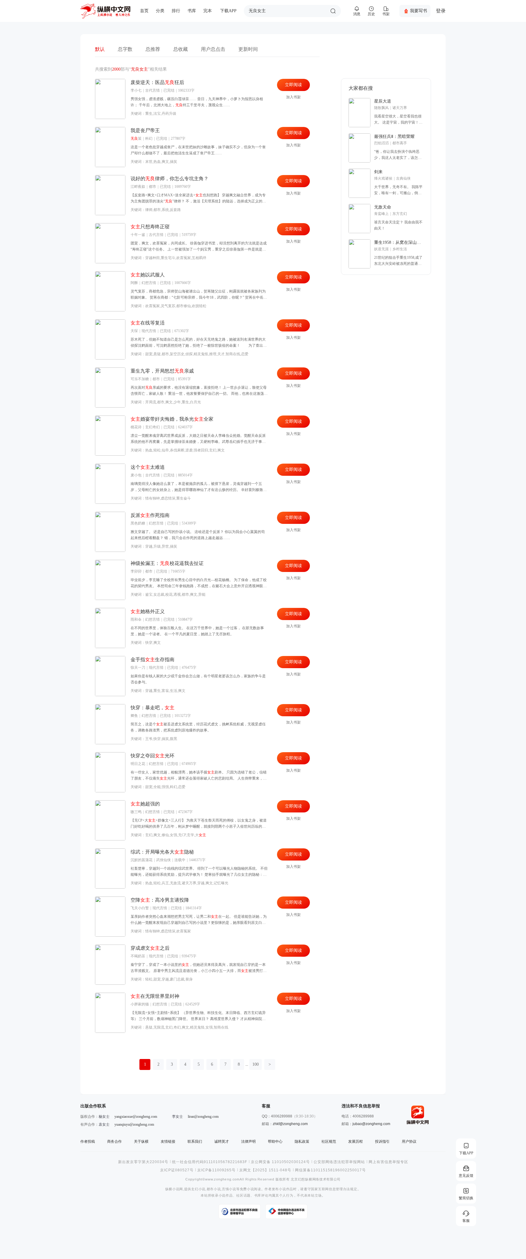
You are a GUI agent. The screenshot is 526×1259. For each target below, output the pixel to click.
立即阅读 (293, 84)
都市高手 (399, 143)
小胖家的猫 (140, 1004)
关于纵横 (141, 1141)
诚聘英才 (221, 1141)
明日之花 (138, 764)
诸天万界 (399, 108)
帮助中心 (275, 1141)
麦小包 (136, 475)
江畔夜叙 (138, 186)
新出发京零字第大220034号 (143, 1162)
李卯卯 (136, 571)
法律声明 (248, 1141)
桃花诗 (136, 427)
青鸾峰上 (381, 214)
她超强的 (145, 803)
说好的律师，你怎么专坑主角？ (170, 178)
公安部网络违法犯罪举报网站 (339, 1162)
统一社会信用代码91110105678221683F (209, 1162)
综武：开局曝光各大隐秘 (162, 851)
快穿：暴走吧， (152, 707)
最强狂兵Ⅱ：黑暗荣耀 (394, 136)
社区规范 (328, 1141)
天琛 (134, 331)
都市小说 (214, 1189)
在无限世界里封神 (155, 996)
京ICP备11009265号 (216, 1170)
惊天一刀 (138, 667)
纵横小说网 (174, 1189)
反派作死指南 (150, 515)
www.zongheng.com (222, 1179)
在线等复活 (148, 322)
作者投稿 (87, 1141)
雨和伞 (136, 619)
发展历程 (355, 1141)
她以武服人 (148, 274)
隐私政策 (302, 1141)
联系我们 (195, 1141)
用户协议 (409, 1141)
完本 (207, 11)
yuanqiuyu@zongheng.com (134, 1124)
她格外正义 (148, 611)
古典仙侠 (403, 178)
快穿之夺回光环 (152, 755)
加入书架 (293, 97)
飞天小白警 (140, 908)
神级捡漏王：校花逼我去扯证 (167, 563)
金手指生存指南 (152, 659)
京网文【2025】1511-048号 (265, 1170)
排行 (176, 11)
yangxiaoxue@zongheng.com (135, 1116)
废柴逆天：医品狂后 (157, 82)
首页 (144, 11)
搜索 (333, 11)
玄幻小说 (198, 1189)
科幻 (149, 138)
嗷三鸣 (136, 812)
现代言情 (149, 331)
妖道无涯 (381, 249)
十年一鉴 (138, 235)
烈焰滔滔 (381, 143)
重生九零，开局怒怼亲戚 (162, 370)
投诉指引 (382, 1141)
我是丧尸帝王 (145, 130)
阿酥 (134, 283)
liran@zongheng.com (203, 1116)
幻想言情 (149, 283)
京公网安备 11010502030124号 (280, 1162)
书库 (192, 11)
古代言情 (152, 90)
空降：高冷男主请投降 (160, 900)
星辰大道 (382, 101)
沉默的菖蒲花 (142, 860)
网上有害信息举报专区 (388, 1162)
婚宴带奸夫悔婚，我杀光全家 (172, 419)
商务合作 (114, 1141)
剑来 (378, 172)
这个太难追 (148, 467)
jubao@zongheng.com (371, 1124)
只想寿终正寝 (150, 226)
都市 (152, 186)
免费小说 (247, 1189)
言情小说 (229, 1189)
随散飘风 (381, 108)
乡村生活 (399, 249)
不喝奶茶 (138, 956)
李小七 (136, 90)
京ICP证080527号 (177, 1170)
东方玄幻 (399, 214)
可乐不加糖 (140, 379)
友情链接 (168, 1141)
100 (255, 1064)
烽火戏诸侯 (383, 178)
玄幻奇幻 (152, 427)
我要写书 (418, 10)
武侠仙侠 (163, 860)
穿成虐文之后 (150, 948)
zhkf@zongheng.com (290, 1124)
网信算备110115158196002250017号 (330, 1170)
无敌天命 (382, 207)
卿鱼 (134, 716)
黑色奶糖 (138, 523)
